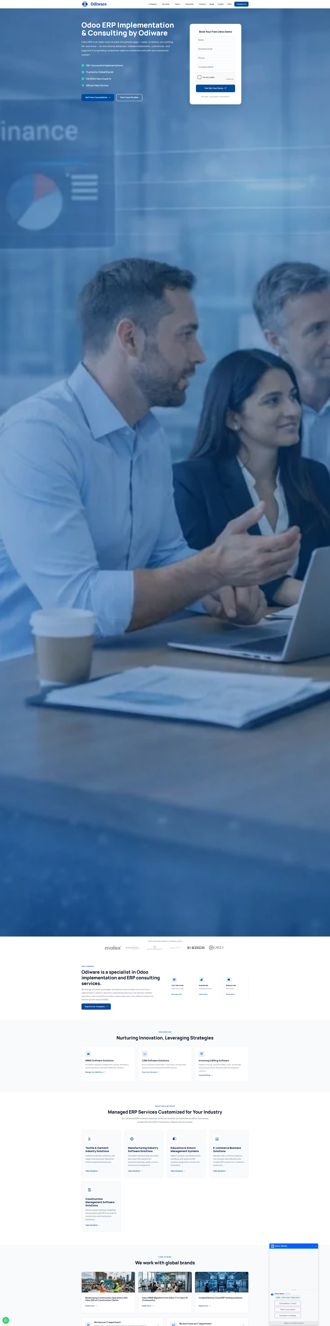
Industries (189, 4)
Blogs (212, 4)
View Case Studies (129, 97)
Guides (221, 4)
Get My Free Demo (214, 88)
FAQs (229, 4)
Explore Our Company (95, 1006)
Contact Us (241, 4)
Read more (230, 994)
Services (166, 4)
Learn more (203, 994)
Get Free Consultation (96, 97)
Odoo (177, 4)
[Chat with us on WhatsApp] (6, 1320)
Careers (202, 4)
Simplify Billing (205, 1075)
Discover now (177, 994)
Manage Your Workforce (94, 1072)
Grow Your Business (149, 1072)
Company (153, 4)
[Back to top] (324, 1313)
